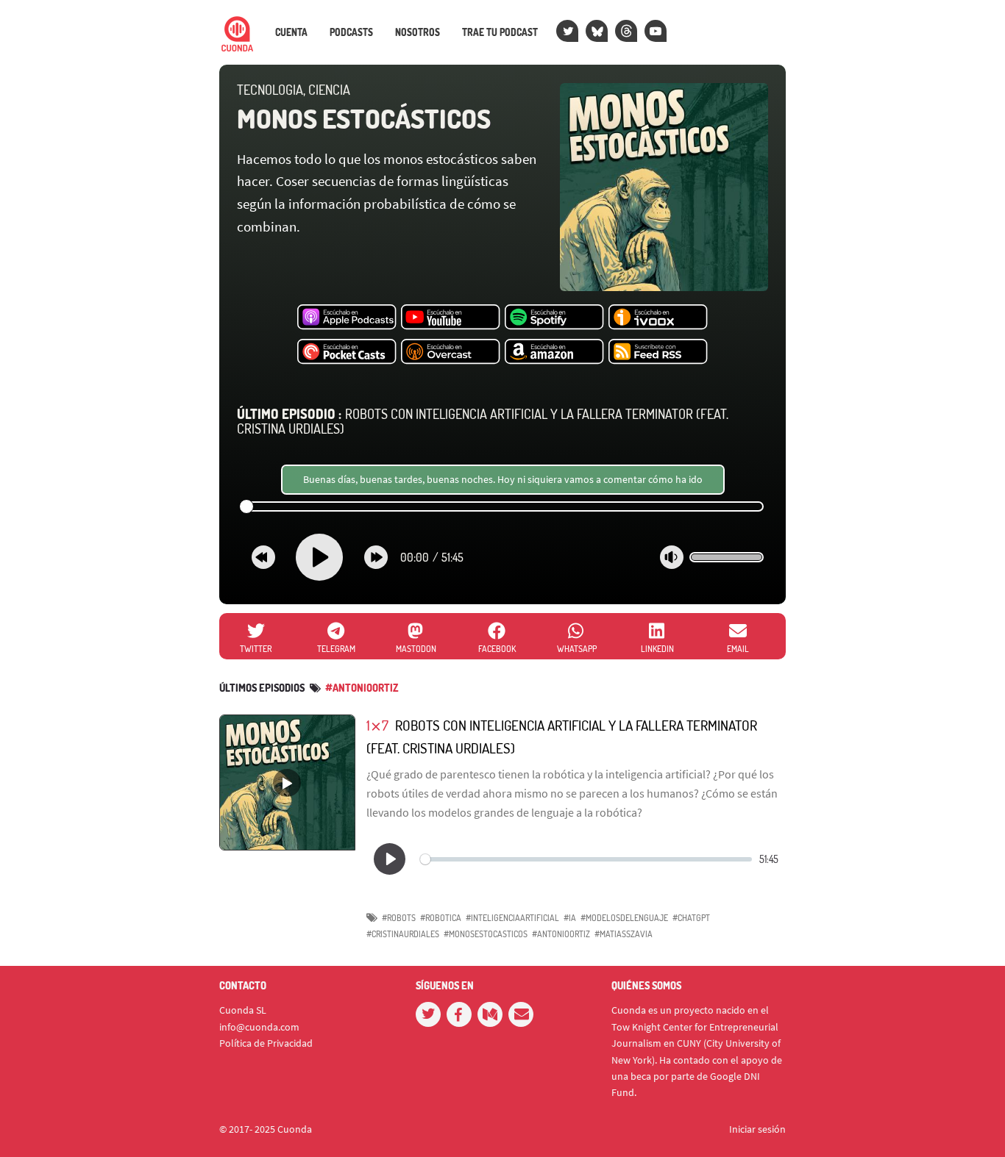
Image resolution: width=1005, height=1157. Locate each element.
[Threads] (626, 31)
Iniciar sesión (757, 1129)
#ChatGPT (691, 917)
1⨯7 (377, 725)
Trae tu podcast (500, 32)
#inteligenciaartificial (512, 917)
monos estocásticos (364, 118)
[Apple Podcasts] (347, 317)
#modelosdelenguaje (624, 917)
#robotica (440, 917)
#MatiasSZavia (623, 933)
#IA (570, 917)
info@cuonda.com (259, 1027)
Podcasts (351, 32)
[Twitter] (567, 31)
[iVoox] (658, 317)
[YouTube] (655, 31)
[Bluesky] (597, 31)
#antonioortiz (362, 687)
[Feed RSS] (658, 352)
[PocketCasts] (347, 352)
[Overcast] (450, 352)
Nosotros (417, 32)
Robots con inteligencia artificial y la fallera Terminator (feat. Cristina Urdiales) (482, 421)
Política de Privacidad (266, 1043)
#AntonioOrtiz (561, 933)
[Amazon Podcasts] (554, 352)
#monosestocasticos (486, 933)
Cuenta (291, 32)
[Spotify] (554, 317)
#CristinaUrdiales (402, 933)
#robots (399, 917)
